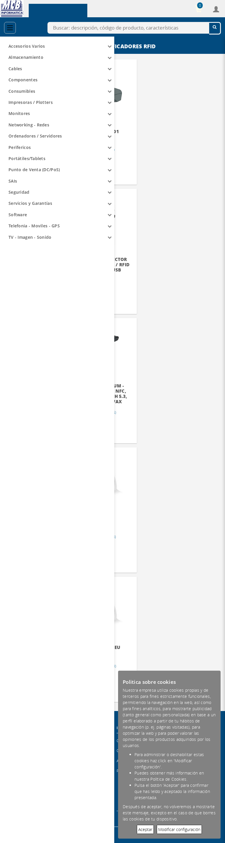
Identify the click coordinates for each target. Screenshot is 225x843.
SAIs (12, 181)
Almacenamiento (25, 57)
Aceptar (145, 829)
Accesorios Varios (26, 46)
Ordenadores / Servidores (35, 136)
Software (17, 214)
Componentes (23, 80)
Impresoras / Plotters (30, 102)
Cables (15, 68)
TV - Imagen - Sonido (30, 237)
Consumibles (21, 91)
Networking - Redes (28, 125)
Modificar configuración (179, 829)
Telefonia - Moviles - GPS (34, 226)
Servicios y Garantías (30, 203)
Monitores (19, 113)
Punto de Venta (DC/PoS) (34, 169)
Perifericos (19, 147)
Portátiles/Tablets (26, 158)
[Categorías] (10, 28)
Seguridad (19, 192)
